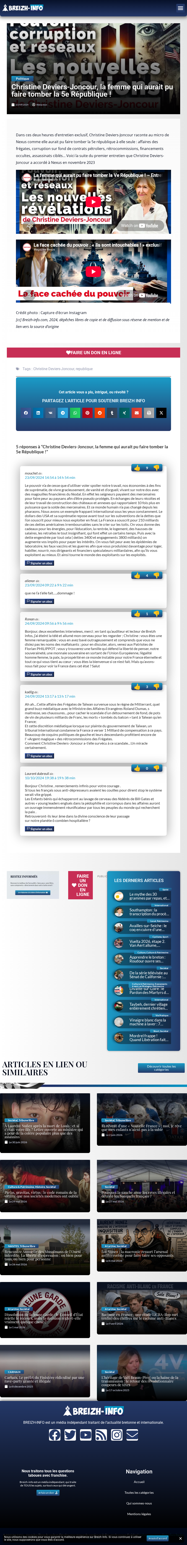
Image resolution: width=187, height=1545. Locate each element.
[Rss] (101, 1435)
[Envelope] (132, 1435)
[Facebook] (54, 1435)
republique (84, 369)
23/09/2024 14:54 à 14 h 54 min (50, 477)
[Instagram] (116, 1435)
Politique (22, 78)
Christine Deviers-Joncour (53, 369)
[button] (180, 8)
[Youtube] (85, 1435)
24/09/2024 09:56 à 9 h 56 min (49, 623)
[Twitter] (70, 1435)
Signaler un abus (41, 563)
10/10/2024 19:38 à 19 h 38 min (50, 778)
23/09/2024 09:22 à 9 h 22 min (49, 585)
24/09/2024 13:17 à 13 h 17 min (50, 696)
